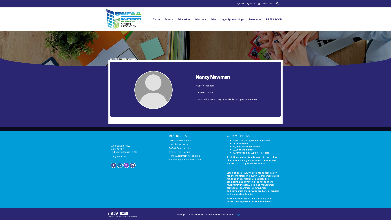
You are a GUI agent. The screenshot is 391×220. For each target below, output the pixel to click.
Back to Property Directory (123, 58)
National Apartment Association (185, 159)
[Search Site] (277, 4)
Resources (255, 19)
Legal (238, 214)
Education (184, 19)
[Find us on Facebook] (113, 165)
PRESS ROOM (274, 19)
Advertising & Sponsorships (227, 19)
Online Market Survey (180, 140)
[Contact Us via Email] (133, 165)
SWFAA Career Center (180, 148)
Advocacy (200, 19)
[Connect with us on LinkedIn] (120, 165)
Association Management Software (122, 216)
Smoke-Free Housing (179, 151)
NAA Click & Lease (178, 144)
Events (169, 19)
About (156, 19)
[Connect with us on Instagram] (126, 165)
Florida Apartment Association (184, 155)
